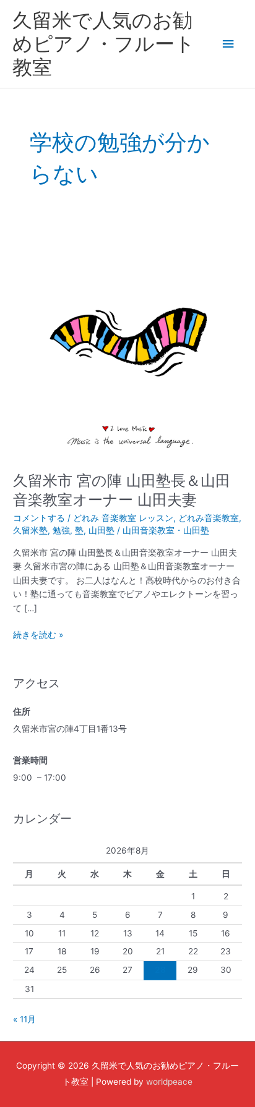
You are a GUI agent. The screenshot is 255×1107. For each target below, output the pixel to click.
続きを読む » (38, 634)
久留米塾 (30, 530)
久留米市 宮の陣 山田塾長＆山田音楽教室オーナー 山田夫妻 (121, 490)
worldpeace (169, 1082)
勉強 (61, 530)
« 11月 (24, 1019)
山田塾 (102, 530)
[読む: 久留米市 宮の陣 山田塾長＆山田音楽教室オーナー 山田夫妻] (127, 344)
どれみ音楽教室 (208, 518)
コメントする (39, 518)
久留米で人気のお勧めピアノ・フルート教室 (103, 44)
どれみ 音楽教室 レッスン (123, 518)
